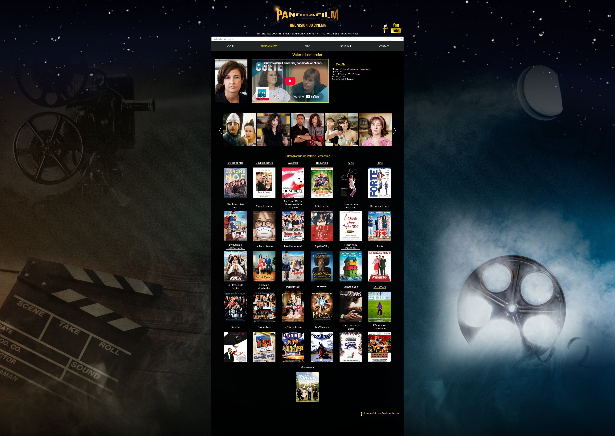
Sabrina (235, 327)
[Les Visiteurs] (322, 361)
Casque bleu (264, 327)
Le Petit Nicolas (264, 246)
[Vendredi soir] (351, 320)
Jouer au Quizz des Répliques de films (381, 413)
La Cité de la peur (293, 327)
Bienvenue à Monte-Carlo (235, 246)
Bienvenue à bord (379, 206)
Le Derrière (379, 286)
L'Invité (379, 246)
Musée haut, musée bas (350, 246)
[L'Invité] (379, 280)
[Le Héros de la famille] (235, 320)
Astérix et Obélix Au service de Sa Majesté (293, 204)
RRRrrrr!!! (322, 286)
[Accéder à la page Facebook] (386, 28)
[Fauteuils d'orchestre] (264, 320)
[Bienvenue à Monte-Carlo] (235, 280)
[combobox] (307, 39)
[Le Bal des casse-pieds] (351, 361)
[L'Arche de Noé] (235, 196)
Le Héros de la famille (235, 286)
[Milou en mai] (307, 401)
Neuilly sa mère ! (293, 246)
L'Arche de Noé (235, 162)
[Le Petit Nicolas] (264, 280)
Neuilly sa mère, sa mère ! (235, 206)
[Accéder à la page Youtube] (396, 28)
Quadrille (293, 162)
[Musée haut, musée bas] (351, 280)
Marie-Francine (264, 206)
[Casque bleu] (264, 361)
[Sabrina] (235, 361)
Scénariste (365, 69)
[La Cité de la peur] (293, 361)
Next (394, 130)
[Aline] (351, 196)
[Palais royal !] (293, 320)
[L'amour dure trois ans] (351, 240)
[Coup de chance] (264, 196)
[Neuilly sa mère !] (293, 280)
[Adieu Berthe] (322, 240)
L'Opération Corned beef (379, 327)
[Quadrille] (293, 196)
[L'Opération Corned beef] (379, 361)
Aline (351, 162)
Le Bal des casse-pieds (351, 327)
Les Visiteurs (322, 327)
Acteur (343, 69)
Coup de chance (264, 162)
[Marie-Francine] (264, 240)
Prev (220, 130)
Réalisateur (353, 69)
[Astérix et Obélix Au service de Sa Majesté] (293, 240)
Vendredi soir (351, 286)
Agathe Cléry (322, 246)
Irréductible (322, 162)
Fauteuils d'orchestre (264, 286)
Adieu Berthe (322, 206)
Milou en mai (307, 367)
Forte (380, 162)
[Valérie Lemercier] (226, 129)
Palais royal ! (293, 286)
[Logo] (307, 30)
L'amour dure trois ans (351, 206)
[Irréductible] (322, 196)
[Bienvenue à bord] (379, 240)
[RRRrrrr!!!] (322, 320)
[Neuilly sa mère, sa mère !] (235, 240)
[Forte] (379, 196)
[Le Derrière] (379, 320)
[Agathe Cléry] (322, 280)
